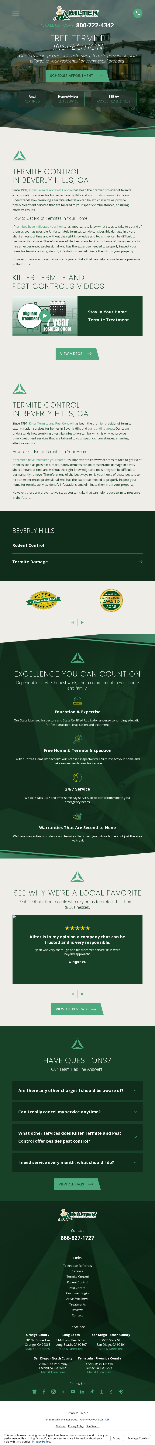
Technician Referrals (77, 1266)
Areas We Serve (77, 1299)
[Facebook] (44, 1392)
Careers (77, 1271)
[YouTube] (73, 1392)
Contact (77, 1315)
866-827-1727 (77, 1237)
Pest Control (77, 1288)
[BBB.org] (101, 1392)
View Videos (71, 353)
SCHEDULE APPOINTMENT (71, 75)
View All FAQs (71, 1184)
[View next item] (82, 622)
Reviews (77, 1310)
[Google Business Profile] (34, 1392)
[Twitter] (63, 1392)
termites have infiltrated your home (40, 226)
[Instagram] (53, 1392)
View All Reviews (71, 1009)
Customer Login (77, 1293)
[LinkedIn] (82, 1392)
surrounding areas (101, 195)
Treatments (77, 1304)
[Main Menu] (15, 13)
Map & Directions (37, 1349)
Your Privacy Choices (92, 1419)
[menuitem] (77, 545)
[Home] (76, 13)
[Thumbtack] (92, 1392)
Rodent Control (77, 1282)
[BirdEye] (121, 1392)
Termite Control (77, 1277)
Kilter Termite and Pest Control (51, 190)
